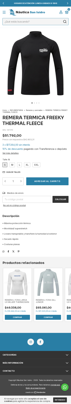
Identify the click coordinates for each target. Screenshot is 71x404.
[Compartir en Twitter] (13, 251)
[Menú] (4, 12)
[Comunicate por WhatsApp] (65, 387)
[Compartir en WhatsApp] (3, 251)
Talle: (6, 159)
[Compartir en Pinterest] (18, 251)
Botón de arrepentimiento (35, 388)
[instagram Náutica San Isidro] (30, 342)
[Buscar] (64, 22)
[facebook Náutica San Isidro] (40, 342)
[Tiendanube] (35, 392)
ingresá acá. (55, 385)
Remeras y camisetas (34, 110)
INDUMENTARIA (16, 110)
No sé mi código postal (14, 205)
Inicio (4, 110)
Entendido (60, 400)
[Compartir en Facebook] (8, 251)
